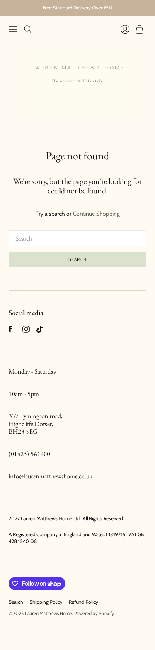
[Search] (28, 29)
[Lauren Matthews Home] (77, 84)
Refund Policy (83, 602)
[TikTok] (39, 330)
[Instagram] (26, 330)
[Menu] (13, 29)
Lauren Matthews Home (48, 613)
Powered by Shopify (94, 613)
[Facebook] (10, 330)
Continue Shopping (96, 213)
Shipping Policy (46, 602)
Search (77, 259)
